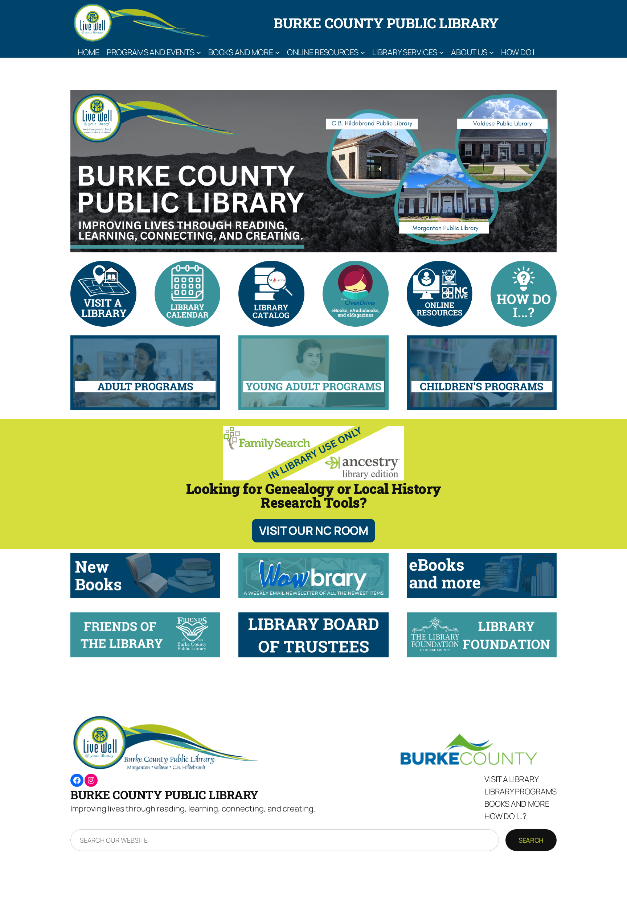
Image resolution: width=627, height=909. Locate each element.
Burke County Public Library (386, 23)
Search (531, 840)
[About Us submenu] (491, 52)
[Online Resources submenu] (362, 52)
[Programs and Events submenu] (198, 52)
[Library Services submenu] (441, 52)
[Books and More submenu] (277, 52)
